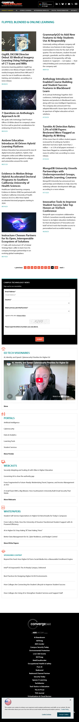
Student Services (10, 447)
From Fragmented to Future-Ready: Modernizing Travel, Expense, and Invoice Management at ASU (39, 483)
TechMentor (39, 683)
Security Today (39, 676)
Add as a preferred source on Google (47, 4)
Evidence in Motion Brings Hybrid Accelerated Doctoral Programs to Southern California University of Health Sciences (19, 179)
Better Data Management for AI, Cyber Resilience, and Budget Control (30, 536)
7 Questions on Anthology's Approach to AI (18, 114)
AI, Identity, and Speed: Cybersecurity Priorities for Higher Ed (27, 357)
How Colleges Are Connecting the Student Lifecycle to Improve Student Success (34, 584)
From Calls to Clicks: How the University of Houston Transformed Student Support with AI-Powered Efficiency (38, 523)
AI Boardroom (39, 637)
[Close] (70, 700)
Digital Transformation (60, 10)
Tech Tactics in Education (39, 686)
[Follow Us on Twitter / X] (59, 4)
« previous (18, 267)
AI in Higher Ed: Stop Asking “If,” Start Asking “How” (23, 530)
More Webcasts (10, 499)
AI (16, 10)
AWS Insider (39, 644)
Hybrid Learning (25, 10)
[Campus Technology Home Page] (12, 4)
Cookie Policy (65, 709)
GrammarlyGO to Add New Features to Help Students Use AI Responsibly (59, 37)
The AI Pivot (39, 690)
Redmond (39, 670)
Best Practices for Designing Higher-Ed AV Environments (25, 576)
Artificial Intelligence (11, 422)
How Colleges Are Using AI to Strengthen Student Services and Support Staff (33, 593)
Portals (9, 418)
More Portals (9, 454)
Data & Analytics (10, 435)
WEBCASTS (10, 465)
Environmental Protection (39, 650)
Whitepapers (12, 511)
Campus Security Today (39, 647)
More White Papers (11, 543)
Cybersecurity (9, 429)
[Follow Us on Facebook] (66, 4)
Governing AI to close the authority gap (19, 476)
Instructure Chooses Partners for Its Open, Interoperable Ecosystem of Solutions (19, 238)
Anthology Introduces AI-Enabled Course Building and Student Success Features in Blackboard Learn (58, 85)
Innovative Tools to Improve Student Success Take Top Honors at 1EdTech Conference (59, 206)
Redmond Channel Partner (39, 673)
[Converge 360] (39, 624)
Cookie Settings (46, 714)
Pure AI (39, 667)
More (6, 406)
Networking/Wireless (41, 10)
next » (62, 267)
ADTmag (39, 640)
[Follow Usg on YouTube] (69, 4)
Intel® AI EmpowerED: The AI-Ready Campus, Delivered (25, 568)
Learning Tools (9, 441)
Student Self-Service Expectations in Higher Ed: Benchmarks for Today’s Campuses (35, 516)
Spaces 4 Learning (39, 680)
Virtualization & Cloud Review (39, 696)
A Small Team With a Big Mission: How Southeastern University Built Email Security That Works (37, 492)
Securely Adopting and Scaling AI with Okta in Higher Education (28, 470)
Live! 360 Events (39, 654)
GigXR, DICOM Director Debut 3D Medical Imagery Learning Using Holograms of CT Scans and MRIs (18, 58)
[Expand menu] (76, 4)
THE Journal (39, 693)
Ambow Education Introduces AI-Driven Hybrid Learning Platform (18, 143)
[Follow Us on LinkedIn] (57, 4)
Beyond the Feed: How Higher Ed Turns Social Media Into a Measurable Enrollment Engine (38, 559)
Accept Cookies (64, 714)
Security (74, 10)
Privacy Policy (21, 315)
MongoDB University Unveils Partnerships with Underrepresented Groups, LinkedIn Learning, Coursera (60, 172)
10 (56, 267)
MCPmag (39, 657)
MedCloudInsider (39, 660)
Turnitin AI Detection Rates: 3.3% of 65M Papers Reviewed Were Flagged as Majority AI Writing (59, 131)
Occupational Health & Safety (39, 663)
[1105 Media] (40, 633)
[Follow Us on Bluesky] (63, 4)
